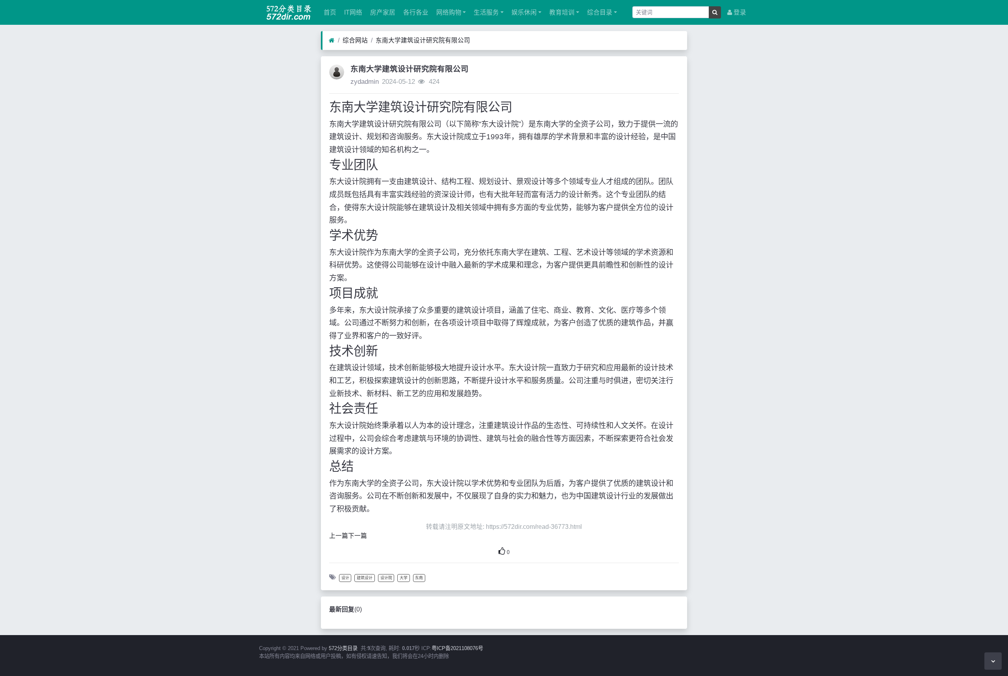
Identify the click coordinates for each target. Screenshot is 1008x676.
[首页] (332, 40)
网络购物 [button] (448, 12)
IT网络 (352, 12)
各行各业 (415, 12)
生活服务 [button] (485, 12)
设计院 (386, 578)
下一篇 (357, 535)
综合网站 (355, 40)
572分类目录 (343, 648)
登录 (739, 12)
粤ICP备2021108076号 (457, 648)
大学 (404, 578)
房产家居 (382, 12)
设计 (345, 578)
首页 (329, 12)
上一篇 (338, 535)
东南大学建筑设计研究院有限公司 (423, 40)
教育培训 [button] (561, 12)
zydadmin (364, 81)
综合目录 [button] (599, 12)
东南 (419, 578)
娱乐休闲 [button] (523, 12)
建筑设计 (364, 578)
